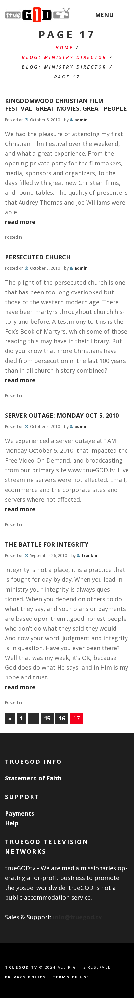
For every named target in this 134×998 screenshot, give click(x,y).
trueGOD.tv (21, 967)
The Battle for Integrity (46, 544)
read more (20, 222)
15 (47, 718)
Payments (19, 813)
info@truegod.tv (77, 917)
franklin (90, 555)
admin (80, 119)
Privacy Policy (25, 977)
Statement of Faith (33, 778)
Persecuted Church (38, 257)
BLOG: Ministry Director (64, 57)
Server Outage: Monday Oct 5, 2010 (62, 415)
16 (62, 718)
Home (64, 47)
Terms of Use (71, 977)
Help (11, 823)
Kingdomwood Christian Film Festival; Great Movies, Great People (66, 104)
